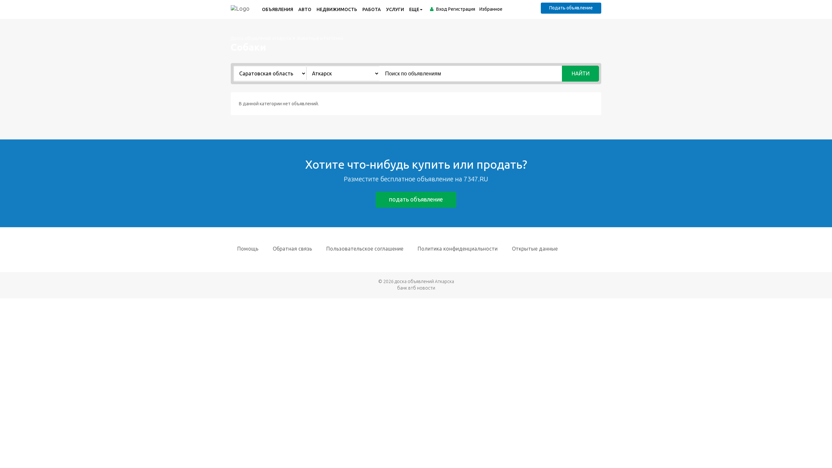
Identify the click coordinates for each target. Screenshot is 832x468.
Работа (371, 9)
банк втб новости (416, 288)
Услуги (395, 9)
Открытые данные (535, 249)
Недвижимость (337, 9)
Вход (441, 9)
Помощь (247, 249)
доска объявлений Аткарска (424, 281)
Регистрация (461, 9)
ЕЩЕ (414, 9)
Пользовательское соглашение (364, 249)
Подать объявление (571, 7)
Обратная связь (292, 249)
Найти (581, 73)
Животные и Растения (320, 38)
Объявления (277, 9)
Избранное (490, 9)
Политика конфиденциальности (458, 249)
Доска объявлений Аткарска (261, 38)
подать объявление (416, 199)
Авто (304, 9)
